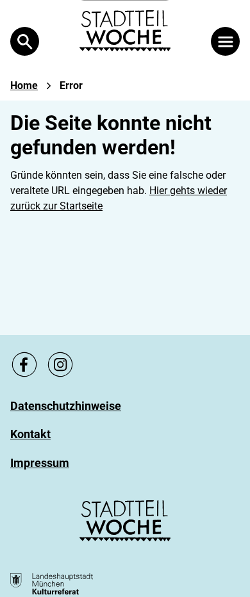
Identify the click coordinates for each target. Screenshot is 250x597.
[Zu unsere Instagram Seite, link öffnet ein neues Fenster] (60, 364)
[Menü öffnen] (225, 41)
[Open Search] (24, 41)
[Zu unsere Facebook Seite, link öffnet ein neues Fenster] (24, 364)
